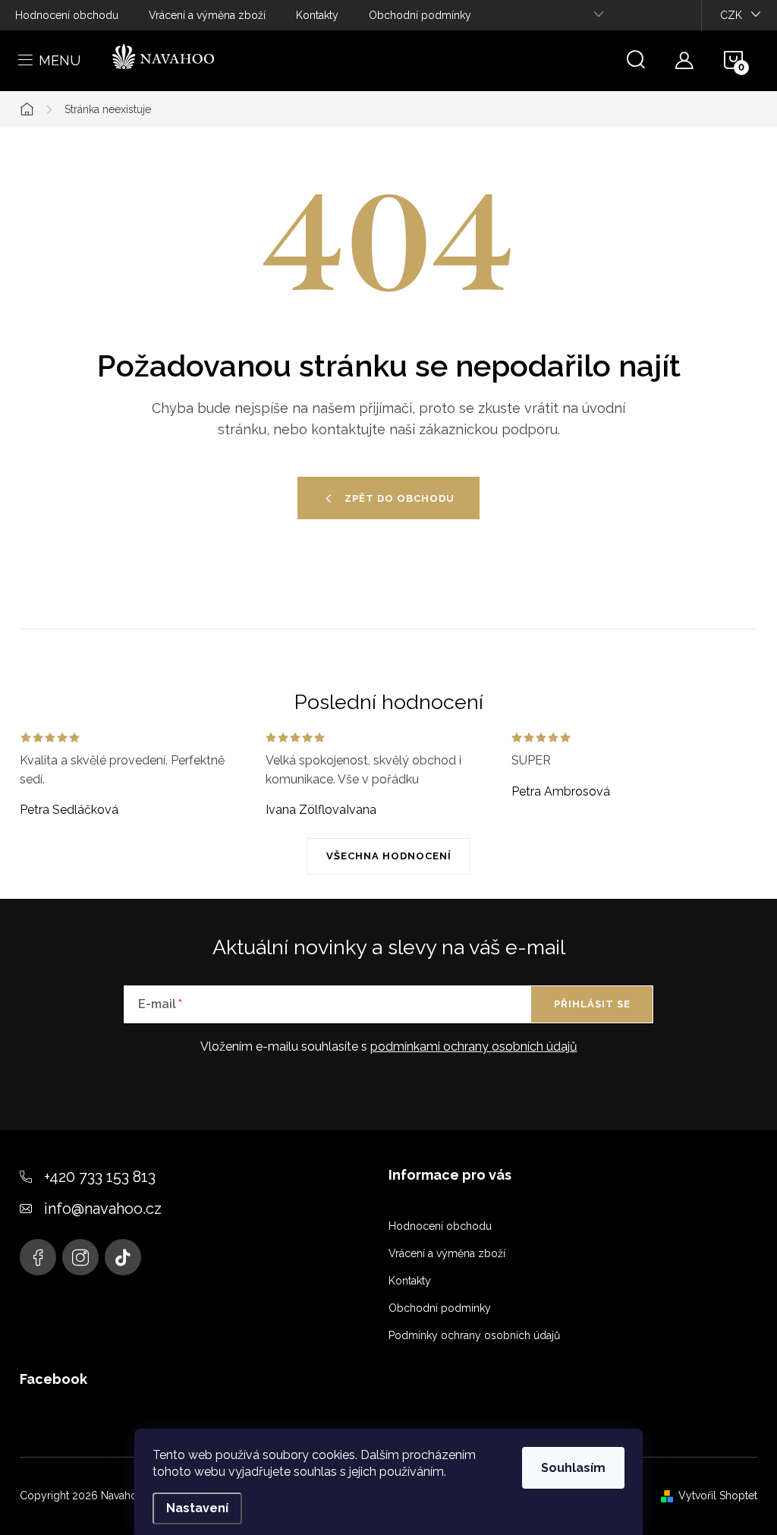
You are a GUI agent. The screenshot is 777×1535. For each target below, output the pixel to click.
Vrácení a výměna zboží (207, 15)
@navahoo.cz (123, 1257)
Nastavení (197, 1508)
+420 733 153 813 (100, 1177)
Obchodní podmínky (420, 15)
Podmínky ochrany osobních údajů (474, 1335)
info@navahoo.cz (103, 1208)
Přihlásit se (592, 1004)
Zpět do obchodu (399, 498)
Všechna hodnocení (388, 856)
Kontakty (317, 15)
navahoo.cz (38, 1257)
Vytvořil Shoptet (717, 1495)
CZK (731, 15)
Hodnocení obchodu (66, 15)
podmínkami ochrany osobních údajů (473, 1046)
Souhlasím (573, 1468)
